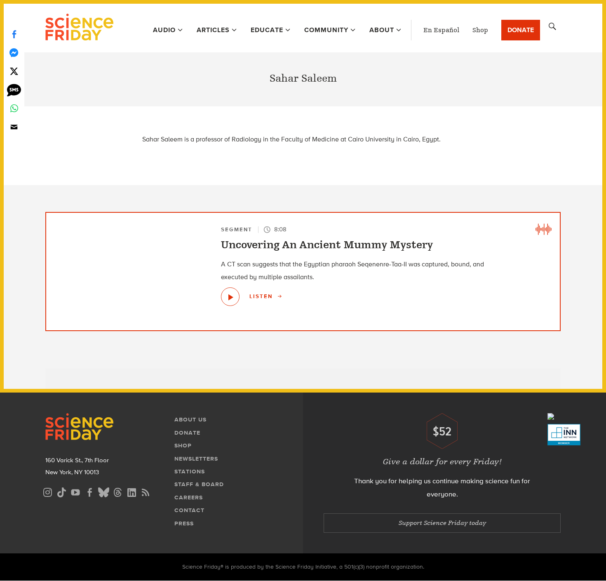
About (381, 30)
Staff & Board (199, 484)
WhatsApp (14, 108)
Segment (236, 229)
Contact (189, 510)
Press (184, 523)
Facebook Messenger (14, 52)
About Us (190, 419)
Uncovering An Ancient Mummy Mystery (327, 245)
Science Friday (79, 28)
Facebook (14, 34)
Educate (267, 30)
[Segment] (543, 229)
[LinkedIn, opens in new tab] (131, 491)
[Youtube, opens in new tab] (75, 491)
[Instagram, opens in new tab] (47, 491)
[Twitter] (14, 71)
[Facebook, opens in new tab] (89, 491)
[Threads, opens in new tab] (117, 491)
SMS (14, 89)
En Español (441, 30)
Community (326, 30)
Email (14, 127)
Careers (188, 497)
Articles (213, 30)
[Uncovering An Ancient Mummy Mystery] (230, 296)
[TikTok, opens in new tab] (61, 491)
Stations (189, 471)
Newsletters (196, 458)
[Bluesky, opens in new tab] (103, 491)
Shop (480, 30)
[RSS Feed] (145, 491)
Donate (520, 30)
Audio (164, 30)
